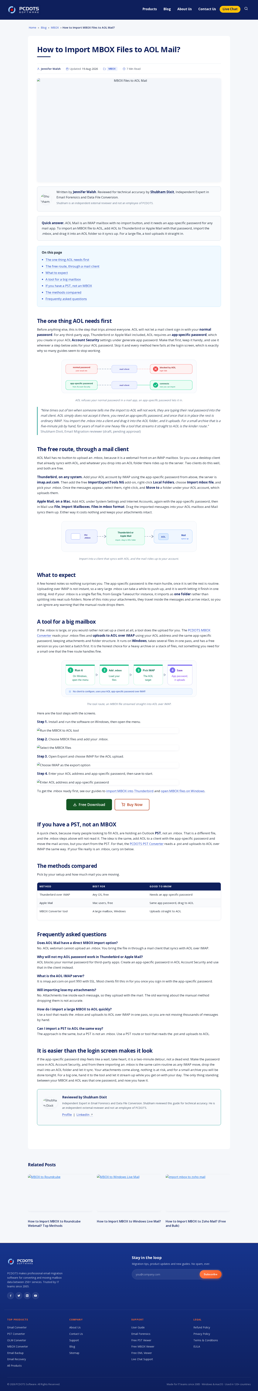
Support (74, 1340)
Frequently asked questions (66, 299)
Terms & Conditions (205, 1340)
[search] (246, 9)
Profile (67, 1114)
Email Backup (15, 1353)
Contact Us (207, 9)
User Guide (138, 1327)
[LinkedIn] (27, 1295)
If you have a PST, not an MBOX (69, 286)
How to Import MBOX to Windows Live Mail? (129, 1221)
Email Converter (17, 1327)
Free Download (92, 804)
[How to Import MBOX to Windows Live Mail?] (129, 1193)
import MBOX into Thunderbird (130, 791)
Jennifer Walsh (51, 69)
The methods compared (63, 292)
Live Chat (230, 9)
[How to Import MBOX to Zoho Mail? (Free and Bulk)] (198, 1193)
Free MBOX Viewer (142, 1346)
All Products (14, 1365)
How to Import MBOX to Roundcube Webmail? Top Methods (54, 1223)
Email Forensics (140, 1334)
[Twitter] (18, 1295)
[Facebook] (10, 1295)
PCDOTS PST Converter (147, 844)
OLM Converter (16, 1340)
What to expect (57, 272)
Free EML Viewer (141, 1353)
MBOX (112, 68)
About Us (184, 9)
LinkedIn (82, 1114)
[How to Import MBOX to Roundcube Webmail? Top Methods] (60, 1193)
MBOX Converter (17, 1346)
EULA (196, 1346)
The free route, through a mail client (72, 266)
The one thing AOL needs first (67, 259)
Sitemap (74, 1353)
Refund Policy (201, 1327)
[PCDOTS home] (23, 10)
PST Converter (16, 1334)
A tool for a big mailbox (63, 279)
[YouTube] (35, 1295)
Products (149, 9)
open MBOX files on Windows (183, 791)
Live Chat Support (142, 1359)
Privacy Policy (201, 1334)
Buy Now (135, 804)
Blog (167, 9)
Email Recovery (16, 1359)
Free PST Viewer (141, 1340)
